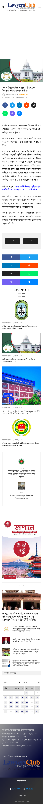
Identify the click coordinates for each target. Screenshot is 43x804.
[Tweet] (12, 105)
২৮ (22, 711)
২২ (27, 707)
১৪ (22, 702)
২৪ (37, 707)
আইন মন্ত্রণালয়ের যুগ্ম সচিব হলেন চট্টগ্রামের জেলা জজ (21, 495)
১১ (5, 702)
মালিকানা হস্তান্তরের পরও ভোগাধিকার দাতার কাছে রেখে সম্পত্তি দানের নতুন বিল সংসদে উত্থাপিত (26, 652)
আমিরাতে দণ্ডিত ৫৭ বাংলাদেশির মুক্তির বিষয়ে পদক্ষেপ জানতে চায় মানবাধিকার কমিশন (21, 473)
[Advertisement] (21, 36)
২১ (22, 707)
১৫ (27, 702)
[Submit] (26, 105)
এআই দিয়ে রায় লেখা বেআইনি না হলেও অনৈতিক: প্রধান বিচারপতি (26, 640)
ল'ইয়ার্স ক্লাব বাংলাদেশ (12, 94)
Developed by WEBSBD (21, 801)
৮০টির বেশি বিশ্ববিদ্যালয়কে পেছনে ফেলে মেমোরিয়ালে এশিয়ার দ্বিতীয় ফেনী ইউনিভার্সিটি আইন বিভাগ (26, 629)
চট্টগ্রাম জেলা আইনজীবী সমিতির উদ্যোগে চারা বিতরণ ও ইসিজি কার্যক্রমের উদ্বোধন (20, 445)
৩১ (37, 711)
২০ (17, 707)
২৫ (6, 711)
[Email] (33, 105)
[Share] (5, 105)
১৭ (37, 702)
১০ (37, 697)
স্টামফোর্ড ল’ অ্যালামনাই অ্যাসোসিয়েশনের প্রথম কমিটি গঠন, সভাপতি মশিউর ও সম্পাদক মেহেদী (21, 412)
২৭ (17, 711)
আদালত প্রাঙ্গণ (23, 94)
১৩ (17, 702)
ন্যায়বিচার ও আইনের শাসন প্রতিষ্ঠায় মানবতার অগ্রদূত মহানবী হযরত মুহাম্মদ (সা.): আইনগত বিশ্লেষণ (26, 663)
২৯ (27, 711)
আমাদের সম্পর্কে (21, 781)
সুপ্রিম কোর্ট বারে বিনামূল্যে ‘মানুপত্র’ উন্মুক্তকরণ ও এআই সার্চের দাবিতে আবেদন (19, 328)
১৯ (11, 707)
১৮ (5, 707)
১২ (11, 702)
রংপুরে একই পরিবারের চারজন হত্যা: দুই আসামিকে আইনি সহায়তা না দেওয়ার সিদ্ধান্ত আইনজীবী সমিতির (20, 616)
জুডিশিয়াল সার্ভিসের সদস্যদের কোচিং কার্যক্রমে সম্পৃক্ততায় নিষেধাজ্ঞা (18, 361)
